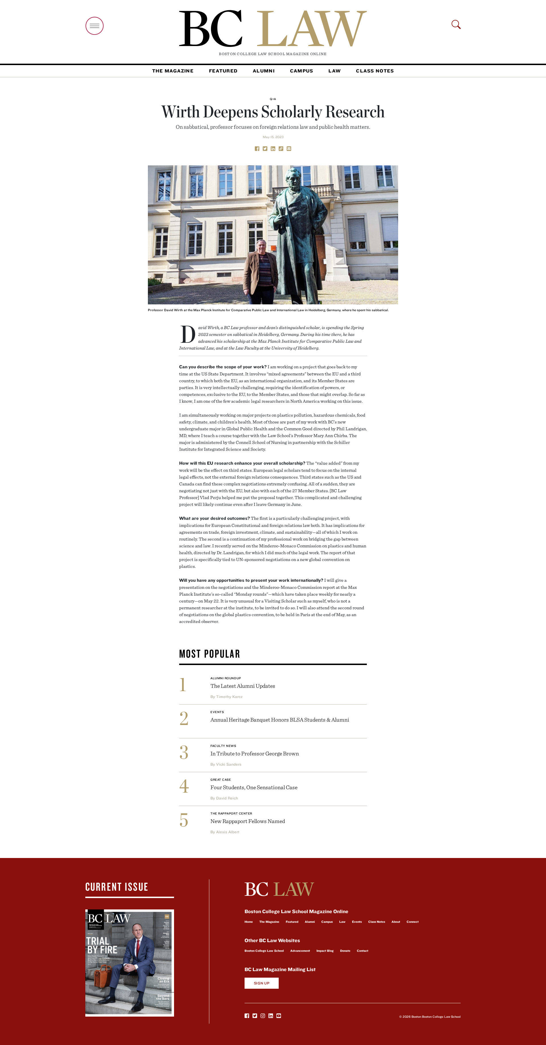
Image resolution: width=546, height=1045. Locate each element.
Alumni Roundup (225, 678)
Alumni (264, 71)
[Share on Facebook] (257, 148)
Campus (301, 71)
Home (249, 922)
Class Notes (375, 71)
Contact (362, 951)
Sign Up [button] (262, 983)
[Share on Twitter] (265, 148)
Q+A (273, 99)
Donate (345, 951)
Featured (223, 71)
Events (217, 712)
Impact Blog (325, 951)
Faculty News (223, 746)
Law (334, 71)
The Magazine (173, 71)
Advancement (300, 951)
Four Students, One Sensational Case (253, 787)
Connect (413, 922)
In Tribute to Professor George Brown (254, 753)
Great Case (220, 780)
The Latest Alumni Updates (242, 685)
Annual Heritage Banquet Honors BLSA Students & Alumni (279, 719)
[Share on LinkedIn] (273, 148)
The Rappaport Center (231, 813)
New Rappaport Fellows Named (247, 821)
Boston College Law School (264, 951)
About (396, 922)
